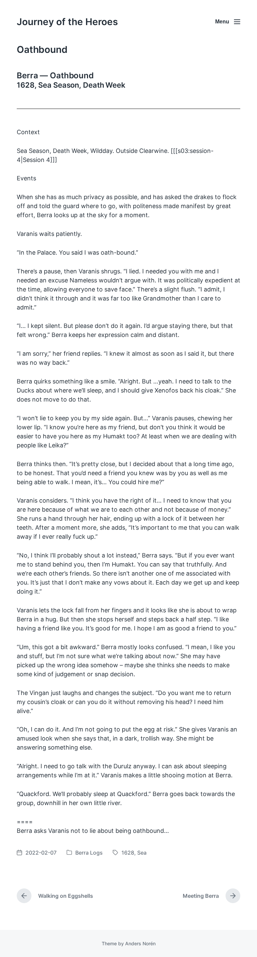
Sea (142, 852)
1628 (127, 852)
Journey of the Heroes (67, 21)
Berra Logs (89, 852)
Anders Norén (140, 943)
